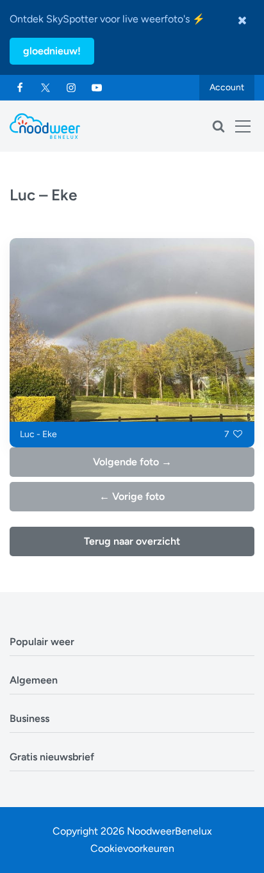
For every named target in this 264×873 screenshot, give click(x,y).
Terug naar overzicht (132, 541)
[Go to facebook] (20, 87)
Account (227, 87)
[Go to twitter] (45, 87)
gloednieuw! (52, 51)
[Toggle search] (218, 126)
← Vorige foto (132, 496)
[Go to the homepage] (45, 126)
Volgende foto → (132, 462)
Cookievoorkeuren (132, 848)
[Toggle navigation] (242, 126)
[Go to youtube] (97, 87)
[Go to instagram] (71, 87)
